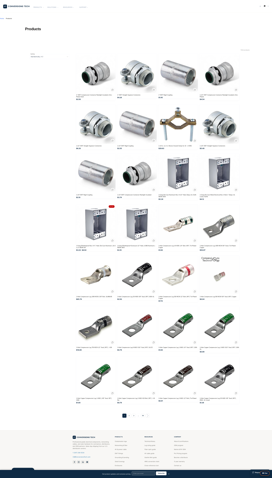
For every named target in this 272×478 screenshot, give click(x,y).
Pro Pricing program (180, 453)
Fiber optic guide (150, 449)
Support (82, 7)
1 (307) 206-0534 (78, 453)
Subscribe (161, 473)
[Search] (268, 6)
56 (143, 415)
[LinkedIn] (83, 462)
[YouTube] (87, 462)
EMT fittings (119, 453)
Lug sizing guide (149, 445)
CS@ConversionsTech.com (81, 457)
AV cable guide (149, 453)
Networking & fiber (121, 445)
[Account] (260, 6)
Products (37, 7)
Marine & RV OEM (180, 449)
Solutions (51, 7)
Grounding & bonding (122, 457)
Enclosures (118, 465)
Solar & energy (120, 461)
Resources (67, 7)
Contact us (177, 465)
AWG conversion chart (151, 461)
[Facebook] (74, 462)
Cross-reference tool (151, 465)
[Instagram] (78, 462)
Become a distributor (181, 457)
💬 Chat (264, 473)
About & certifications (181, 441)
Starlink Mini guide (150, 457)
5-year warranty (179, 461)
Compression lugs (121, 441)
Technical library (149, 441)
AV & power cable (121, 449)
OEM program (178, 445)
